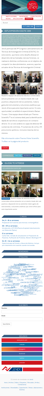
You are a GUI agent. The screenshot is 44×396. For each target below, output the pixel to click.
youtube (22, 362)
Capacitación (35, 16)
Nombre (4, 308)
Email (3, 316)
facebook (22, 353)
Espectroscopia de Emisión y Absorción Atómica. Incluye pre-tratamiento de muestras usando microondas (20, 243)
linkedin (22, 344)
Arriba (37, 382)
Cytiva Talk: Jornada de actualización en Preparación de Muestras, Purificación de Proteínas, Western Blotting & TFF (21, 236)
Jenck (31, 379)
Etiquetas (23, 382)
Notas (8, 19)
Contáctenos (22, 384)
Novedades (23, 16)
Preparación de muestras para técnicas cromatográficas (20, 222)
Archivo (11, 382)
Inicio (5, 382)
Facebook (27, 155)
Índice (17, 382)
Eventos (29, 19)
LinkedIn (36, 155)
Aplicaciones (18, 19)
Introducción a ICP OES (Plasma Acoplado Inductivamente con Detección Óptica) (21, 228)
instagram (22, 349)
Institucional (11, 16)
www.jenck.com (22, 340)
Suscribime (6, 324)
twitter (22, 358)
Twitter (18, 155)
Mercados (30, 382)
